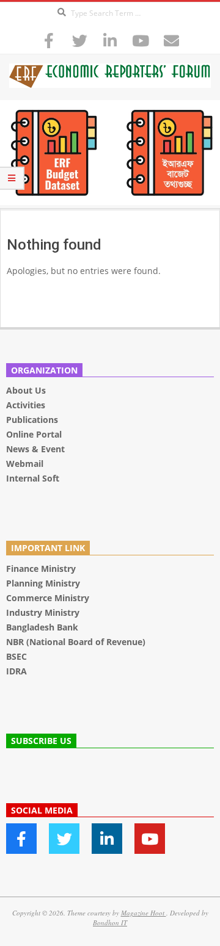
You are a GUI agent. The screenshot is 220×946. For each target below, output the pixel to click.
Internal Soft (32, 478)
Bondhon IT (110, 922)
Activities (25, 405)
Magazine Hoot (143, 912)
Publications (33, 419)
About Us (26, 390)
